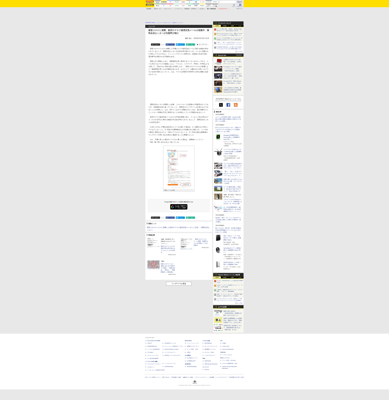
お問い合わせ (165, 377)
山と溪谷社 (188, 355)
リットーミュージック (193, 343)
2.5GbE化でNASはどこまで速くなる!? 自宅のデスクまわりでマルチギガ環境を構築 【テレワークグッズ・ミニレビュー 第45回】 (230, 48)
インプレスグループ (221, 377)
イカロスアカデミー (210, 355)
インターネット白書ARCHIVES (156, 370)
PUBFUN (222, 352)
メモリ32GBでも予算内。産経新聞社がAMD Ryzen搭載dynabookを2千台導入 (232, 90)
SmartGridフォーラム (170, 343)
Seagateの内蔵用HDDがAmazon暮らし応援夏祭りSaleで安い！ (231, 137)
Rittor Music (188, 340)
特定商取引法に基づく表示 (236, 377)
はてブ (181, 44)
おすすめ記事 (222, 307)
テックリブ (206, 367)
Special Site (222, 55)
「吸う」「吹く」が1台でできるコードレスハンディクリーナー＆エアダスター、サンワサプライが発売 (229, 44)
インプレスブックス (170, 363)
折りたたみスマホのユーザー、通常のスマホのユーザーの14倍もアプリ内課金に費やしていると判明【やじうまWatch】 (230, 35)
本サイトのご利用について (152, 377)
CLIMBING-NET (191, 361)
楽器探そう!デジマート (193, 346)
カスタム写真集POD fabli (229, 363)
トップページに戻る (179, 283)
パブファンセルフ (227, 355)
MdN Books (208, 361)
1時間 (217, 26)
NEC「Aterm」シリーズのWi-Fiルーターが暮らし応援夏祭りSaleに (232, 238)
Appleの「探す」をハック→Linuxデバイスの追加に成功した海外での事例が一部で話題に (228, 220)
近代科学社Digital (192, 366)
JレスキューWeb (209, 352)
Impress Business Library (171, 349)
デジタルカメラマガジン (154, 364)
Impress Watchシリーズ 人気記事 (229, 275)
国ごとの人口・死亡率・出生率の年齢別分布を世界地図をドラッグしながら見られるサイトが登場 (228, 230)
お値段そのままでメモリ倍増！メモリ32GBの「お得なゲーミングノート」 (232, 61)
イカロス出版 (206, 340)
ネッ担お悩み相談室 (152, 358)
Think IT (149, 343)
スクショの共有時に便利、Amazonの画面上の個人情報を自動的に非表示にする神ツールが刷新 (228, 119)
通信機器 (148, 8)
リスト (162, 44)
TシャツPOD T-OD (192, 349)
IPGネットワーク (225, 358)
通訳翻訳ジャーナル (210, 349)
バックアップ (178, 8)
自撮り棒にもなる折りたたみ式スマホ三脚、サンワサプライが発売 (232, 181)
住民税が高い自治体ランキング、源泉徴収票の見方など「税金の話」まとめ (232, 327)
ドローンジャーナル (152, 355)
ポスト (157, 44)
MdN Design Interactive (211, 364)
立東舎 (189, 352)
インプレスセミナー (170, 352)
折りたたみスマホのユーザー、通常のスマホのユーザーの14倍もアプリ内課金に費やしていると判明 (228, 129)
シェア (171, 44)
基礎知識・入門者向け (190, 8)
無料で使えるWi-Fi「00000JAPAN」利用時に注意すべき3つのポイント (232, 313)
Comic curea (225, 346)
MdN (204, 358)
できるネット (151, 367)
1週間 (232, 26)
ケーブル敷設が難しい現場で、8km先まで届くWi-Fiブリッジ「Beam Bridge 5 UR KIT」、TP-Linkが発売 (230, 30)
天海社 (224, 343)
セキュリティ (168, 8)
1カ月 (239, 26)
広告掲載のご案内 (176, 377)
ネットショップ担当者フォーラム (174, 346)
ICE (221, 340)
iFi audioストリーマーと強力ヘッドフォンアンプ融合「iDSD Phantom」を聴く (232, 69)
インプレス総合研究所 (153, 349)
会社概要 (211, 377)
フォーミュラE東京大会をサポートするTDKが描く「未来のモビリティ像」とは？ (232, 76)
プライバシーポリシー (201, 377)
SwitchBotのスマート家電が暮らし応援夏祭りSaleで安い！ (232, 250)
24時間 (225, 26)
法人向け (201, 8)
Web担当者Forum (152, 346)
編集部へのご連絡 (188, 377)
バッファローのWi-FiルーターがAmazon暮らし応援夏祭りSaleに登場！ (232, 151)
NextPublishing (169, 366)
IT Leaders (150, 352)
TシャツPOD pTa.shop (229, 360)
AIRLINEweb (208, 343)
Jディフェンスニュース (211, 346)
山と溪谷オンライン (192, 358)
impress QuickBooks (228, 349)
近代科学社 (188, 364)
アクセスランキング (224, 23)
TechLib (207, 369)
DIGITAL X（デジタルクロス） (173, 355)
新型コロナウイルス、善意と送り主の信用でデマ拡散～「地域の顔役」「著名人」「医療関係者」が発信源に (168, 268)
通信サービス (157, 8)
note (192, 44)
